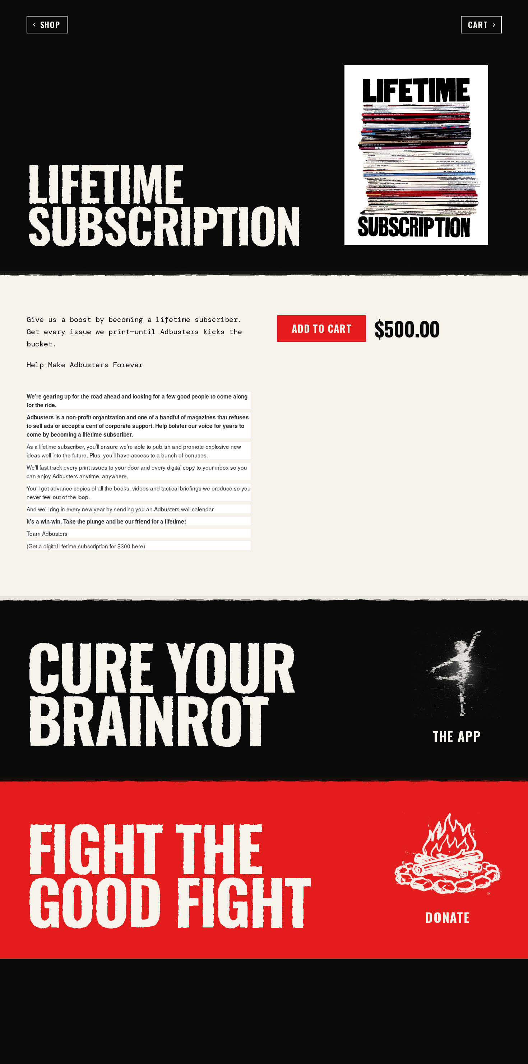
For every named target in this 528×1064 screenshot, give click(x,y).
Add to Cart (322, 328)
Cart (478, 24)
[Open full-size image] (416, 155)
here (137, 546)
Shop (50, 24)
